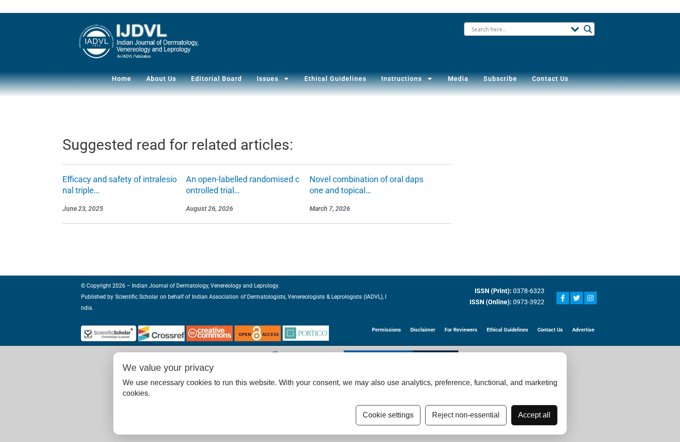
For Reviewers (461, 330)
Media (458, 78)
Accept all (534, 415)
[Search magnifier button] (587, 29)
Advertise (583, 330)
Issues (267, 78)
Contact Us (550, 78)
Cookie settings (388, 415)
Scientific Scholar (135, 297)
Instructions (401, 78)
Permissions (386, 330)
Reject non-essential (466, 415)
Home (121, 78)
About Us (161, 78)
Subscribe (500, 78)
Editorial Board (216, 78)
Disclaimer (422, 330)
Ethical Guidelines (335, 78)
